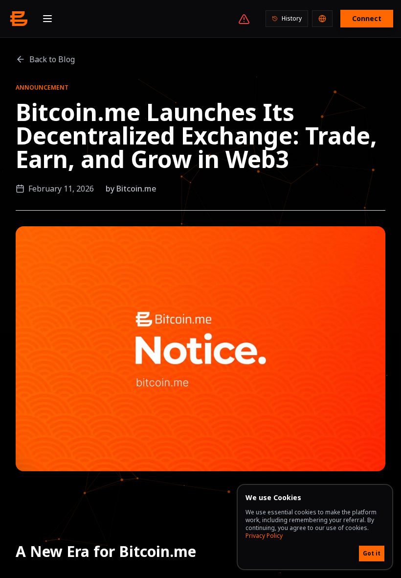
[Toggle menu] (47, 18)
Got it (371, 553)
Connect (366, 18)
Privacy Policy (264, 535)
